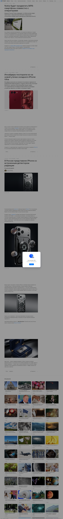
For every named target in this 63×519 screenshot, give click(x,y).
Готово (31, 264)
